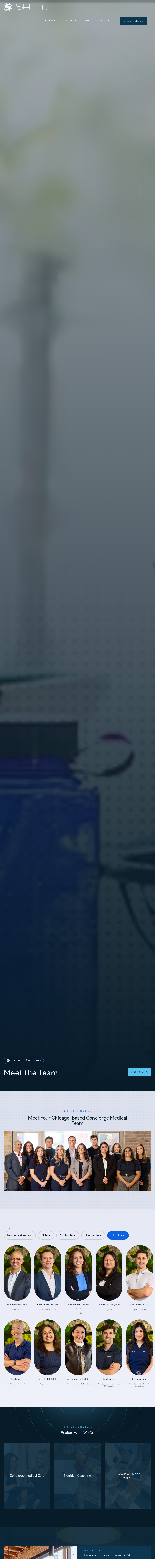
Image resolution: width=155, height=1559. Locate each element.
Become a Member (133, 21)
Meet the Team (33, 1060)
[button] (52, 21)
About (17, 1060)
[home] (25, 7)
